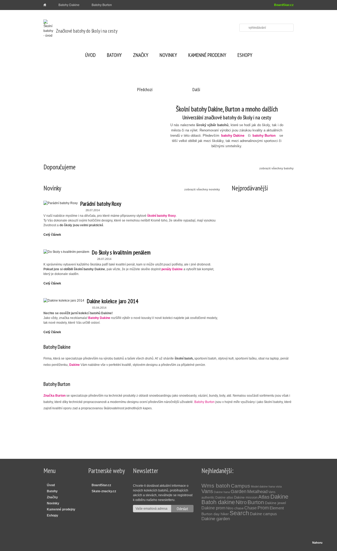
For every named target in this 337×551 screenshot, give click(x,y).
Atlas (264, 497)
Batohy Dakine (69, 5)
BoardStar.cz (284, 5)
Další (196, 89)
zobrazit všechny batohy (276, 168)
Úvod (90, 55)
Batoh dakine (218, 502)
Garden (238, 491)
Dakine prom (213, 508)
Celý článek (52, 235)
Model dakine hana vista (266, 486)
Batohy (114, 55)
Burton (255, 502)
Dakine (279, 496)
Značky (140, 55)
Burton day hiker (215, 514)
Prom (263, 507)
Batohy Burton (102, 5)
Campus (240, 486)
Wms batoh (215, 486)
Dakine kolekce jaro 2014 (112, 301)
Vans (207, 491)
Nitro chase (235, 508)
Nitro (241, 502)
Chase (250, 508)
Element (277, 508)
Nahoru (317, 542)
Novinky (168, 55)
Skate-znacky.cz (104, 491)
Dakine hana (222, 492)
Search (239, 513)
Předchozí (144, 89)
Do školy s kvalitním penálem (121, 252)
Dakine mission (245, 497)
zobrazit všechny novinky (202, 189)
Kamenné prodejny (207, 55)
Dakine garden (215, 518)
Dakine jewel (275, 503)
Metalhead (257, 491)
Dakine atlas (224, 497)
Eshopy (244, 55)
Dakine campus (263, 513)
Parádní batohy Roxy (100, 203)
